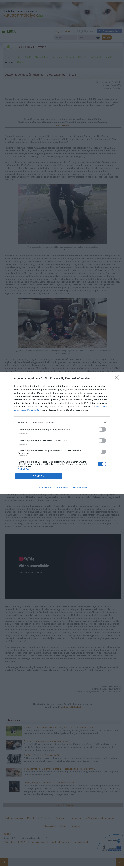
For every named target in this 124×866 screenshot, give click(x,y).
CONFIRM (39, 476)
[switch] (102, 429)
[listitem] (62, 422)
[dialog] (62, 433)
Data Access (62, 487)
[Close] (118, 378)
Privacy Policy (80, 487)
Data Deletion (44, 487)
